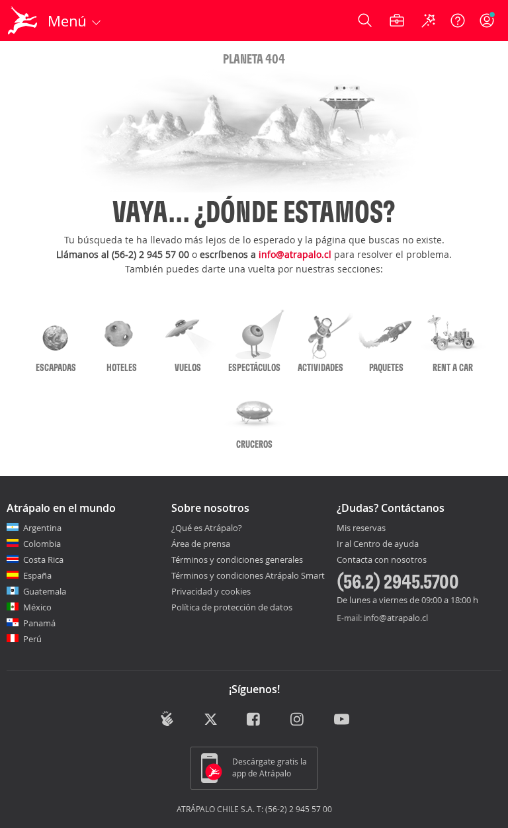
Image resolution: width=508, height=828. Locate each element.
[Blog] (167, 718)
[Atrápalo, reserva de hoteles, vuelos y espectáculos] (24, 20)
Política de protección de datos (231, 607)
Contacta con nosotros (382, 560)
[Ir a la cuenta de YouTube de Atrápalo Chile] (341, 720)
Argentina (42, 528)
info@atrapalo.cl (295, 254)
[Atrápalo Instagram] (298, 720)
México (37, 607)
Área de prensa (200, 544)
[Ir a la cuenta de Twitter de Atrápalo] (210, 720)
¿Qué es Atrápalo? (206, 528)
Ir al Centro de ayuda (378, 544)
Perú (32, 639)
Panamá (39, 623)
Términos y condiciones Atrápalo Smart (248, 575)
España (37, 575)
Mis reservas (361, 528)
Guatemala (44, 591)
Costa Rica (43, 559)
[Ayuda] (458, 20)
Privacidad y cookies (211, 591)
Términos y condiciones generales (237, 559)
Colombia (42, 544)
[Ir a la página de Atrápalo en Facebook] (254, 720)
